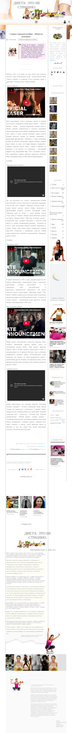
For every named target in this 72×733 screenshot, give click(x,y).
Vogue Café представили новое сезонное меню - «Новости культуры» (60, 384)
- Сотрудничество (59, 725)
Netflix (27, 462)
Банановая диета (19, 657)
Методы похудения (56, 322)
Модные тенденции (24, 39)
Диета (52, 415)
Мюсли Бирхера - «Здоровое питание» (60, 392)
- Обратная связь (59, 726)
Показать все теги (62, 421)
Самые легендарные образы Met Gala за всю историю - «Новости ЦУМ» (58, 343)
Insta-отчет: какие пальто (53, 153)
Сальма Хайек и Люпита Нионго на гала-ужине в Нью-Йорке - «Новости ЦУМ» (45, 663)
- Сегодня (58, 721)
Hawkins (14, 469)
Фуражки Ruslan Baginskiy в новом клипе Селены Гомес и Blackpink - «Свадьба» (57, 461)
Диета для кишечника (62, 657)
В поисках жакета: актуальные (53, 160)
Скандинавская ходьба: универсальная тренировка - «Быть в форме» (29, 660)
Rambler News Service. (41, 443)
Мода (57, 415)
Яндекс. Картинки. (41, 446)
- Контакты (58, 723)
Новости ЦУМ (54, 420)
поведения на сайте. (24, 449)
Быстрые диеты (53, 136)
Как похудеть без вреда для (53, 101)
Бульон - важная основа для (53, 118)
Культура (34, 39)
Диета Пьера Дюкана (53, 658)
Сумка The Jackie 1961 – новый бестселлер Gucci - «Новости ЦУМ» (57, 366)
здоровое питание (55, 423)
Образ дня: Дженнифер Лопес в (53, 110)
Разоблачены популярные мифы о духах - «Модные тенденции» (11, 660)
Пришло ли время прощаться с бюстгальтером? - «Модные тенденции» (38, 660)
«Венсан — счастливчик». (53, 169)
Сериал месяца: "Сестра (53, 143)
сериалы (21, 462)
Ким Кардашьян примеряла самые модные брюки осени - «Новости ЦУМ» (59, 402)
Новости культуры (12, 462)
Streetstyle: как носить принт (53, 127)
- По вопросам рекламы (61, 722)
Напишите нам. (42, 449)
